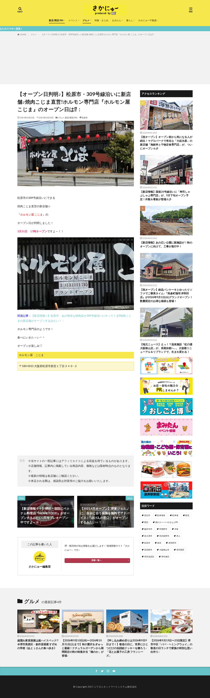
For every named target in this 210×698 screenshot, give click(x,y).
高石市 (147, 515)
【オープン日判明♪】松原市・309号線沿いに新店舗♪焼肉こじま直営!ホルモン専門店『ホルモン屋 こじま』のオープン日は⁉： (98, 34)
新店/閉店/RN (56, 20)
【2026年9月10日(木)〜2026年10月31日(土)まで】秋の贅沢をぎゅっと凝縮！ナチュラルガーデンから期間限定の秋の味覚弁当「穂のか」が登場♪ (83, 648)
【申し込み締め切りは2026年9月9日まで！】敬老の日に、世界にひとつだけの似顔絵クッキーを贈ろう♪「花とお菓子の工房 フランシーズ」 (127, 648)
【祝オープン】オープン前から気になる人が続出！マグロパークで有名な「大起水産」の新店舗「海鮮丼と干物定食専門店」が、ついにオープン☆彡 (166, 142)
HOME (23, 34)
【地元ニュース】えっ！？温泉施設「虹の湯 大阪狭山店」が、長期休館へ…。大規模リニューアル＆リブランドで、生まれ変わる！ (166, 348)
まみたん (116, 20)
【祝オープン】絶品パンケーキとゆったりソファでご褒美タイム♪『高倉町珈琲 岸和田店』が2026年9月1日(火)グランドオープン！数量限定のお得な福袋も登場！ (166, 295)
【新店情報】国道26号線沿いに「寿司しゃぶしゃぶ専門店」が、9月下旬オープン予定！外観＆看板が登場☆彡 (165, 195)
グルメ (86, 20)
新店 (159, 543)
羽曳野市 (163, 529)
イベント (72, 20)
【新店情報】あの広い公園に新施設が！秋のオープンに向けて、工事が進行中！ (166, 244)
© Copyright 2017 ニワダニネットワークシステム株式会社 (105, 686)
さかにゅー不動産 (147, 20)
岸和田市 (172, 543)
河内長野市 (164, 536)
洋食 (176, 529)
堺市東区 (165, 556)
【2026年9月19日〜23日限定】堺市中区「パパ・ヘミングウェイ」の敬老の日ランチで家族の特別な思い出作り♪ (171, 646)
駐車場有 (161, 515)
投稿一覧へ (96, 560)
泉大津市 (148, 536)
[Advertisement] (105, 59)
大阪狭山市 (164, 549)
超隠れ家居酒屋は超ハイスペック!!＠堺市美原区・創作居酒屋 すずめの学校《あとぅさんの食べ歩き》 (37, 644)
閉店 (146, 522)
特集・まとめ (101, 20)
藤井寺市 (148, 529)
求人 (178, 536)
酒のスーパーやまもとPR (166, 522)
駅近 (187, 515)
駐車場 (175, 515)
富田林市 (148, 549)
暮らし (129, 20)
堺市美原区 (149, 556)
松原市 (85, 117)
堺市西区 (180, 549)
